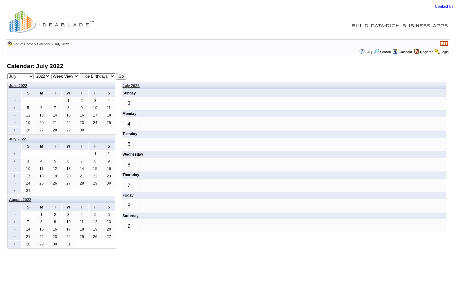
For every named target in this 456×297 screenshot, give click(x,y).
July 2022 (131, 86)
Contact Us (444, 6)
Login (444, 52)
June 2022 (18, 86)
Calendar (44, 44)
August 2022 (20, 200)
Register (426, 52)
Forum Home (23, 44)
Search (385, 52)
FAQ (368, 52)
